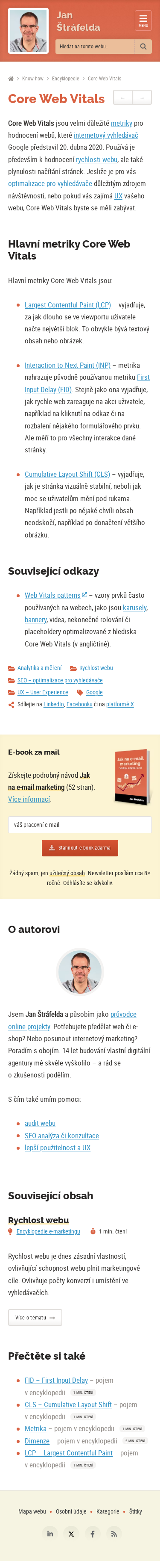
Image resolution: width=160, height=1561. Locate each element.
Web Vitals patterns (53, 595)
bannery (36, 619)
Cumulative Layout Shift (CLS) (67, 474)
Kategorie (108, 1511)
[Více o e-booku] (132, 777)
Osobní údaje (71, 1511)
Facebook (93, 1534)
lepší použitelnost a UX (57, 1147)
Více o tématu (30, 1317)
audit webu (40, 1123)
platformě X (120, 704)
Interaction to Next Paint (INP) (68, 365)
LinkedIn (54, 704)
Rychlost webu (96, 668)
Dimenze (37, 1441)
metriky (121, 123)
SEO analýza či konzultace (62, 1135)
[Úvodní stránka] (11, 79)
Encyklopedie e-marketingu (48, 1231)
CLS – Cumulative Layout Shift (68, 1404)
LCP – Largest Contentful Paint (69, 1453)
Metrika (36, 1428)
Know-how (33, 78)
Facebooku (80, 704)
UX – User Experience (42, 692)
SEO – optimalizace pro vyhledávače (60, 680)
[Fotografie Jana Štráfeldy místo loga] (28, 31)
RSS (114, 1534)
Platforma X (71, 1534)
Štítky (135, 1511)
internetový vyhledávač (106, 135)
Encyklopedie (65, 78)
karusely (134, 607)
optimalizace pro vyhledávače (50, 183)
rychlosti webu (96, 159)
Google (94, 692)
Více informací (29, 799)
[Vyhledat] (143, 46)
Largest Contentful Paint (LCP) (68, 305)
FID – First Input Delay (56, 1380)
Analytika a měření (39, 668)
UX (118, 196)
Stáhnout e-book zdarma (84, 847)
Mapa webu (32, 1511)
